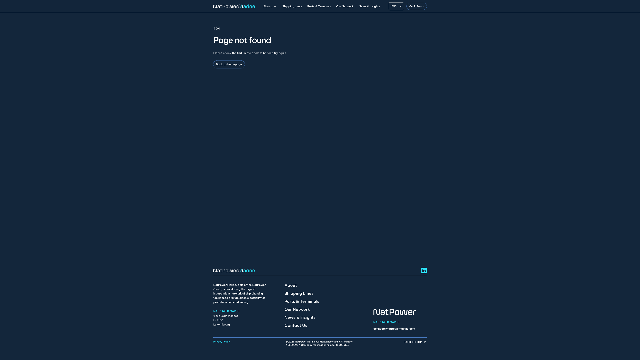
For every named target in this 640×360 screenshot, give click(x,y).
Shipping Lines (299, 293)
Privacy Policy (221, 341)
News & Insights (300, 317)
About (290, 285)
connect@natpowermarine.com (394, 328)
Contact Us (295, 325)
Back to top (413, 342)
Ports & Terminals (301, 301)
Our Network (297, 309)
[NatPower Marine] (234, 6)
